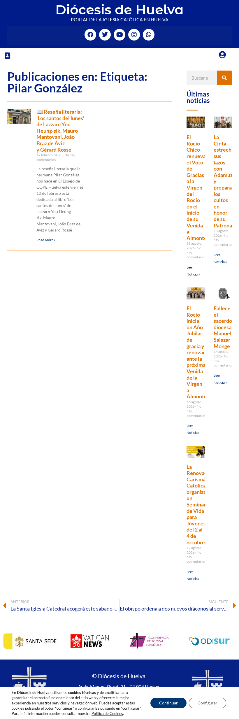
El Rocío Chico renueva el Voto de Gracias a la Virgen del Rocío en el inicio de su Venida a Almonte (197, 187)
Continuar (168, 702)
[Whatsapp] (148, 35)
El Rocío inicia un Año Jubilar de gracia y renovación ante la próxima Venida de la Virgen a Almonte (200, 352)
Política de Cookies (107, 713)
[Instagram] (134, 35)
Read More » (46, 240)
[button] (7, 55)
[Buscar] (224, 78)
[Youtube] (119, 35)
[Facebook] (90, 35)
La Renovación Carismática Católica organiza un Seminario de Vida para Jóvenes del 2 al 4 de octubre (200, 505)
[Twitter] (105, 35)
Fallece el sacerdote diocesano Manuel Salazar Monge (225, 327)
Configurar (207, 702)
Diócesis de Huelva (119, 9)
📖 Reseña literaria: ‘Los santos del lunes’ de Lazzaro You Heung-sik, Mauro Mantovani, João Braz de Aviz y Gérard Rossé (60, 130)
